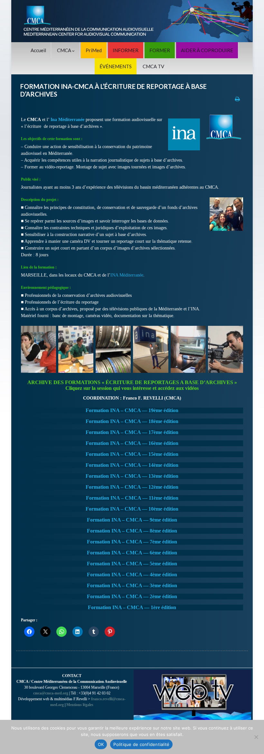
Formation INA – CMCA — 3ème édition (132, 585)
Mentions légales (79, 704)
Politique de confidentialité (141, 744)
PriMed (94, 50)
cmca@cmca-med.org (50, 693)
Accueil (38, 50)
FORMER (159, 50)
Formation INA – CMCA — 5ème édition (132, 563)
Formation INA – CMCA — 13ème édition (132, 476)
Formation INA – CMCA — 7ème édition (132, 541)
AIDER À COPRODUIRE (207, 50)
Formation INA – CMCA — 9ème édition (132, 520)
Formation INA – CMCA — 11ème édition (132, 498)
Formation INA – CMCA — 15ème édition (132, 454)
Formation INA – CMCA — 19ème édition (132, 410)
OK (101, 744)
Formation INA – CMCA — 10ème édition (132, 509)
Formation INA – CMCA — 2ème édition (132, 596)
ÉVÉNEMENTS (115, 66)
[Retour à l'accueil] (132, 21)
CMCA (64, 50)
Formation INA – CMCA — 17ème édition (132, 432)
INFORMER (125, 50)
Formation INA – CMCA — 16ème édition (132, 443)
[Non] (256, 737)
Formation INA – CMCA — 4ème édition (132, 574)
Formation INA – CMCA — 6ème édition (132, 552)
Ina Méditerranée (67, 119)
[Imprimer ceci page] (237, 99)
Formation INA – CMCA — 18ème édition (132, 421)
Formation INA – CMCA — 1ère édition (132, 607)
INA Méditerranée (126, 275)
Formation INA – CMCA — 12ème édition (132, 487)
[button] (38, 349)
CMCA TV (153, 66)
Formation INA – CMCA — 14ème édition (132, 465)
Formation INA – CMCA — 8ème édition (132, 530)
